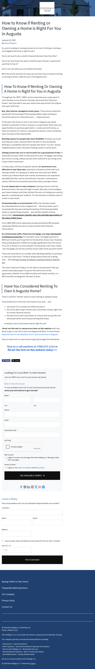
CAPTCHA (7, 440)
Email (6, 420)
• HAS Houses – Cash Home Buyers (14, 644)
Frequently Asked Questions (15, 588)
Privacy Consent (10, 465)
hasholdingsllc (10, 43)
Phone (7, 410)
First (5, 405)
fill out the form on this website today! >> (32, 350)
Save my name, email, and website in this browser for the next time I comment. (32, 541)
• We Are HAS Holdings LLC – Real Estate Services (20, 649)
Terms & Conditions (25, 468)
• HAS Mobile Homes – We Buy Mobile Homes (18, 654)
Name (6, 395)
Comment (6, 508)
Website (5, 530)
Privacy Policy (39, 468)
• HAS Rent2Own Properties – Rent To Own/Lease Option (23, 652)
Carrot (33, 663)
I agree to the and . (26, 468)
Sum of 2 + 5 (6, 546)
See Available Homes (31, 475)
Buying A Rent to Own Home (15, 581)
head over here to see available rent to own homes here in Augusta (30, 334)
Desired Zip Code (10, 430)
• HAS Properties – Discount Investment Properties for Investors (25, 646)
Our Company (8, 594)
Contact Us (7, 606)
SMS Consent (9, 455)
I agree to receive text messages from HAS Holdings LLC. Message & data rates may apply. (33, 458)
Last (34, 405)
